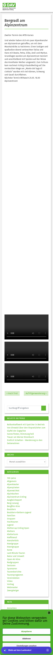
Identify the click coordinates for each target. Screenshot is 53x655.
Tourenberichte (14, 571)
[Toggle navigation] (49, 6)
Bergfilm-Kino (13, 506)
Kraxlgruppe (12, 543)
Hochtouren (12, 522)
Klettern (11, 531)
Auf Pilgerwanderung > (36, 393)
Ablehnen (26, 638)
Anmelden (12, 608)
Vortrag (10, 584)
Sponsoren (12, 568)
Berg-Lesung (13, 503)
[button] (49, 612)
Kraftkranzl (12, 537)
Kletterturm (12, 534)
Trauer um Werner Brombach (20, 437)
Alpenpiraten (13, 487)
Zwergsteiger (13, 590)
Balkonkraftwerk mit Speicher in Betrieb (26, 424)
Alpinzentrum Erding (16, 497)
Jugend (10, 525)
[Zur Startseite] (8, 6)
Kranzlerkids (13, 540)
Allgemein (11, 481)
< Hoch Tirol (12, 393)
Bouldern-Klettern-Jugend (19, 512)
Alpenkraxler (13, 484)
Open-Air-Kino (13, 559)
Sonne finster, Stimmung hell (20, 434)
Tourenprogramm (15, 575)
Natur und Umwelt (15, 556)
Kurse (9, 550)
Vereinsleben (13, 578)
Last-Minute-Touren (16, 553)
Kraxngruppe (13, 547)
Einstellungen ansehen (27, 646)
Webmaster (12, 587)
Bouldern (11, 509)
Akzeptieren (26, 631)
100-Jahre (11, 478)
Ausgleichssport (14, 500)
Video (9, 581)
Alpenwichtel (13, 490)
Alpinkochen (13, 493)
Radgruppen (13, 562)
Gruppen (11, 518)
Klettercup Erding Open (18, 528)
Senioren (11, 565)
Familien (11, 515)
